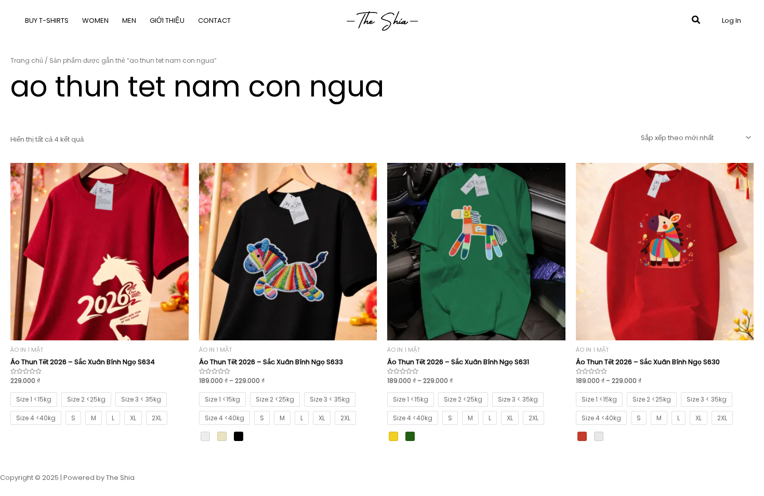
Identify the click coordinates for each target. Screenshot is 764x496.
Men (129, 20)
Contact (214, 20)
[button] (696, 20)
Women (95, 20)
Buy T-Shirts (47, 20)
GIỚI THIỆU (167, 20)
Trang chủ (26, 60)
